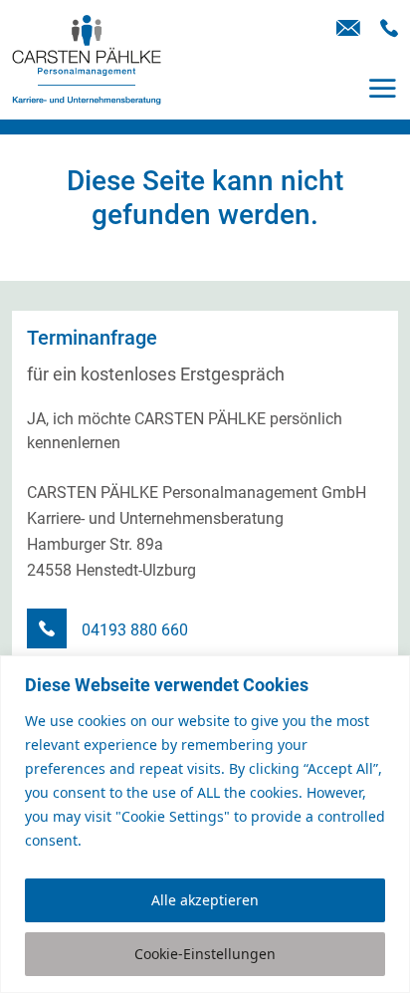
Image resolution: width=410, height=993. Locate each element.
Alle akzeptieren (205, 899)
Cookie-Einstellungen (205, 953)
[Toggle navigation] (382, 88)
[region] (205, 824)
